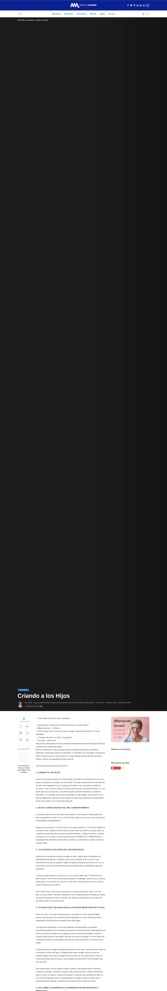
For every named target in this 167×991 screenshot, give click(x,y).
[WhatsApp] (27, 733)
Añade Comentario (126, 702)
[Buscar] (147, 13)
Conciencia (23, 690)
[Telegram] (20, 739)
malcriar (71, 702)
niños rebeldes (78, 702)
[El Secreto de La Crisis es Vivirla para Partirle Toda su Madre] (24, 757)
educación (65, 702)
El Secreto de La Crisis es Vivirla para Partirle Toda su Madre (24, 769)
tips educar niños (89, 702)
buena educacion (45, 702)
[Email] (27, 739)
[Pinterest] (20, 733)
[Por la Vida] (83, 5)
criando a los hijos (55, 702)
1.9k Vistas (100, 702)
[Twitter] (27, 726)
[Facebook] (20, 726)
